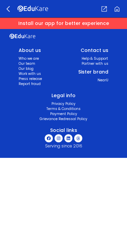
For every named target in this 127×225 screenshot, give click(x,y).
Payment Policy (63, 113)
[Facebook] (49, 138)
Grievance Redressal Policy (63, 118)
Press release (30, 78)
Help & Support (95, 58)
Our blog (26, 68)
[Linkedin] (68, 138)
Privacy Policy (63, 103)
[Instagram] (59, 138)
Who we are (29, 58)
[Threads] (78, 138)
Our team (27, 63)
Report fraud (30, 83)
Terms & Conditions (63, 108)
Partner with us (95, 63)
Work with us (30, 73)
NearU (103, 80)
